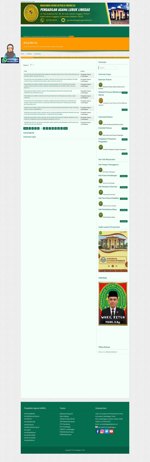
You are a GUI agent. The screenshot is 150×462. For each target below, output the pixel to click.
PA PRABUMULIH (30, 432)
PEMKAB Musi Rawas (67, 432)
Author (83, 71)
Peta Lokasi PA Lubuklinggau (106, 427)
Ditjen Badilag (64, 416)
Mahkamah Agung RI (66, 414)
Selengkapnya (124, 176)
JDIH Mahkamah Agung (67, 421)
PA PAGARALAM (29, 422)
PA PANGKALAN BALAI (31, 416)
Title (25, 71)
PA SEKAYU (28, 419)
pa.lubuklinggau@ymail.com (109, 424)
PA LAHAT (27, 430)
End (65, 128)
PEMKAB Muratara (66, 434)
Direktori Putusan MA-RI (67, 419)
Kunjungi (125, 92)
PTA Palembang (65, 424)
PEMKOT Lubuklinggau (67, 429)
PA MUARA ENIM (29, 435)
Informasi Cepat (29, 137)
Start (25, 128)
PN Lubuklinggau (65, 427)
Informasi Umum (65, 36)
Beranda (25, 36)
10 (58, 128)
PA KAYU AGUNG (30, 438)
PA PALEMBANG (29, 414)
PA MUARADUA (29, 440)
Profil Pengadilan (32, 36)
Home (22, 54)
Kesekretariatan (56, 36)
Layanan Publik (48, 36)
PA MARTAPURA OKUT (31, 427)
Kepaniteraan (40, 36)
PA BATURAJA (29, 425)
